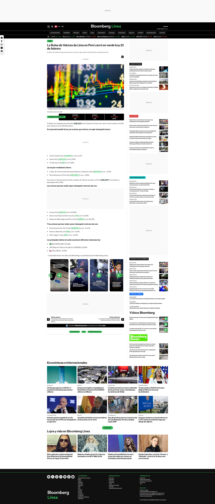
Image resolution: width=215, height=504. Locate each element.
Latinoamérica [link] (101, 32)
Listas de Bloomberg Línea (115, 488)
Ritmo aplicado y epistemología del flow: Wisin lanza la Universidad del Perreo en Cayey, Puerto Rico (60, 456)
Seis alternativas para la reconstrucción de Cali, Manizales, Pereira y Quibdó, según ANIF (122, 420)
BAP (63, 163)
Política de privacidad (145, 479)
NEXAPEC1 (75, 175)
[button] (122, 57)
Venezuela (80, 485)
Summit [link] (85, 32)
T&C (141, 484)
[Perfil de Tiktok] (69, 476)
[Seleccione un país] (62, 26)
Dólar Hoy (111, 481)
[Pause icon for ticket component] (48, 37)
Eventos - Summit (144, 490)
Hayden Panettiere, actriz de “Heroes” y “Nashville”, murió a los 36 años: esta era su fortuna (153, 456)
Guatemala (80, 498)
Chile (79, 486)
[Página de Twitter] (52, 476)
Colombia (80, 484)
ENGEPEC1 (75, 228)
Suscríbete (142, 478)
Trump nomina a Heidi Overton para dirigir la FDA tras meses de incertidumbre (151, 390)
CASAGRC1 (68, 156)
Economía (111, 478)
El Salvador (81, 495)
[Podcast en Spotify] (73, 476)
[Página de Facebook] (48, 476)
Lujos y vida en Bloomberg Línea (68, 431)
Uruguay (80, 492)
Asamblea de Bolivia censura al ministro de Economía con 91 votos (92, 419)
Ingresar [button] (165, 26)
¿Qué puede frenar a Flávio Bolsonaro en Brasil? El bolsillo (144, 308)
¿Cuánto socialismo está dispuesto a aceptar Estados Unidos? (145, 303)
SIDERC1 (81, 219)
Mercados (111, 479)
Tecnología (142, 482)
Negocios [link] (131, 32)
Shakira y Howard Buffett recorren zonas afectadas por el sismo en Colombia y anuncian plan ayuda (120, 456)
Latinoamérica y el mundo (84, 478)
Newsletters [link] (67, 32)
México (80, 481)
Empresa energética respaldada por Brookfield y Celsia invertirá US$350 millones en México (91, 390)
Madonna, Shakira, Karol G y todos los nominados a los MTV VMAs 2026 (91, 455)
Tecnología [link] (111, 32)
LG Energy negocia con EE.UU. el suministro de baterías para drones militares (59, 390)
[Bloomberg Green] (148, 337)
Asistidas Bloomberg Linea (95, 331)
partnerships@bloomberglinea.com (148, 491)
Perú (49, 41)
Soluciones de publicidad (146, 496)
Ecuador (80, 489)
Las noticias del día (74, 331)
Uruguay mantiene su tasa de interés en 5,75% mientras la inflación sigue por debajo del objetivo (152, 420)
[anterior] (48, 319)
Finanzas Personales (114, 485)
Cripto (110, 484)
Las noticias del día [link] (55, 32)
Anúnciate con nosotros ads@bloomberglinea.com (152, 493)
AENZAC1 (62, 159)
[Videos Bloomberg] (148, 313)
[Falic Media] (158, 28)
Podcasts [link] (140, 32)
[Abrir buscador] (52, 26)
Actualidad (111, 482)
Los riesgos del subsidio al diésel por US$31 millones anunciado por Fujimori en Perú (109, 319)
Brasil (79, 479)
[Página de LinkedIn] (65, 476)
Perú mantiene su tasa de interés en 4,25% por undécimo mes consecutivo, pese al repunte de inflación (62, 320)
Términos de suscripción (146, 481)
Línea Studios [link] (121, 32)
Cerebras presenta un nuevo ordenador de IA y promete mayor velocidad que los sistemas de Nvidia (122, 390)
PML (68, 232)
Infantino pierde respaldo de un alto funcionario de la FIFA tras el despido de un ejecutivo (61, 420)
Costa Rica (80, 494)
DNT (66, 235)
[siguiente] (122, 319)
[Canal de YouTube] (56, 476)
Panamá (80, 491)
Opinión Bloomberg (136, 294)
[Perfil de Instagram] (60, 476)
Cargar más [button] (107, 428)
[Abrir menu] (48, 26)
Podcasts (111, 486)
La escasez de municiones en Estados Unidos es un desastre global (147, 298)
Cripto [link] (92, 32)
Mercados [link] (76, 32)
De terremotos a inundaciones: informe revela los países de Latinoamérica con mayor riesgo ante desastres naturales (142, 345)
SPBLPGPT (78, 123)
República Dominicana (83, 497)
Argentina (80, 482)
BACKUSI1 (97, 172)
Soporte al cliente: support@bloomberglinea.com (152, 494)
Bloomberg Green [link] (151, 32)
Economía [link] (162, 32)
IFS (77, 216)
